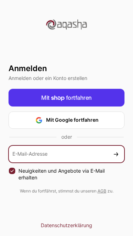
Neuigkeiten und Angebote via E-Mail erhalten (61, 174)
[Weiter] (116, 154)
